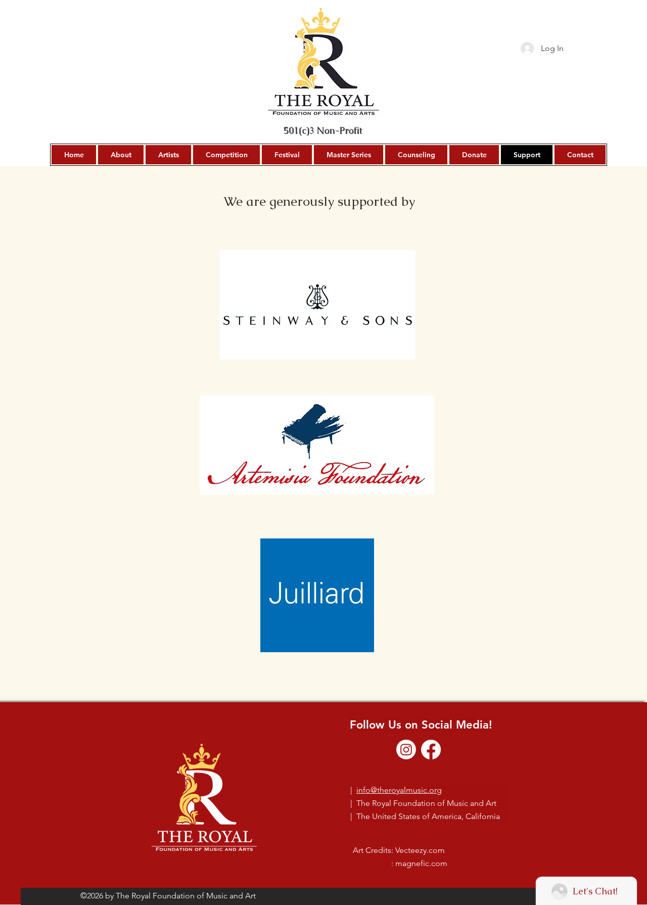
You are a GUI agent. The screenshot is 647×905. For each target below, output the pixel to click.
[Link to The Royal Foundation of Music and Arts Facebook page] (431, 749)
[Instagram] (406, 749)
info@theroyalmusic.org (399, 790)
